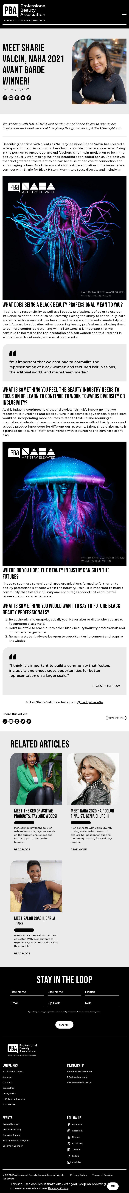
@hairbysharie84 (90, 702)
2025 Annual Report (13, 1071)
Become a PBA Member (79, 1071)
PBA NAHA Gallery (12, 1129)
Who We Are (9, 1104)
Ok (113, 1186)
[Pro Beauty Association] (25, 13)
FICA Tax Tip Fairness (14, 1099)
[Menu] (124, 13)
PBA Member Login (77, 1077)
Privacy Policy (78, 1174)
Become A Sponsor (13, 1146)
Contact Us (8, 1088)
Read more (22, 849)
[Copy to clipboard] (5, 97)
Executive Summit (12, 1135)
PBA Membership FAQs (79, 1082)
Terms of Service (102, 1174)
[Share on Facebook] (28, 97)
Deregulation (9, 1093)
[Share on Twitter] (22, 97)
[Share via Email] (11, 97)
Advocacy (7, 1077)
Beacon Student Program (16, 1140)
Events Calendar (11, 1124)
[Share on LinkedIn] (17, 97)
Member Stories (116, 718)
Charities (7, 1082)
